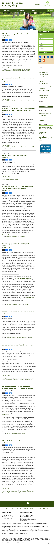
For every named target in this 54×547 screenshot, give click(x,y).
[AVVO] (40, 60)
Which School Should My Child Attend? (15, 155)
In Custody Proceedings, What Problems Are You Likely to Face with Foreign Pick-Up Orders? (45, 138)
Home (7, 508)
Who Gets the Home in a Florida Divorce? (16, 441)
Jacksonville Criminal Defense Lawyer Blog (45, 119)
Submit (46, 52)
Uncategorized (27, 70)
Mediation (23, 177)
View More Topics (43, 97)
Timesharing (8, 148)
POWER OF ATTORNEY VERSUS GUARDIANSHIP (18, 312)
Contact (34, 10)
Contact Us (32, 508)
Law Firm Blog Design (45, 543)
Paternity (3, 148)
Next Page (31, 496)
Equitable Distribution (17, 69)
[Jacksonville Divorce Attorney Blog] (12, 4)
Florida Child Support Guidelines (23, 278)
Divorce (11, 69)
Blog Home (6, 10)
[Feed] (44, 60)
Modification (4, 70)
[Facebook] (40, 57)
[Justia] (52, 57)
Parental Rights (31, 100)
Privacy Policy (18, 508)
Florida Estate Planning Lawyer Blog (44, 116)
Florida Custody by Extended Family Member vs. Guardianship (45, 132)
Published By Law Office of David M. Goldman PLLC (43, 4)
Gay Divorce (24, 69)
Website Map (38, 508)
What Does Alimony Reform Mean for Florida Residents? (45, 128)
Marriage (28, 69)
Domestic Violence (24, 146)
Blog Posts (45, 508)
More (51, 10)
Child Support (14, 100)
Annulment (12, 376)
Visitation (14, 148)
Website (12, 508)
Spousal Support (16, 379)
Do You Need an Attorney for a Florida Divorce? (18, 345)
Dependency (8, 337)
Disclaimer (25, 508)
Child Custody (8, 100)
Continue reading (6, 67)
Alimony (7, 69)
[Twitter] (44, 57)
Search (46, 106)
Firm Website (20, 10)
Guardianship (20, 100)
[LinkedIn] (48, 57)
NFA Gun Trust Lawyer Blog (45, 113)
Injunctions (19, 337)
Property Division (19, 70)
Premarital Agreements (11, 70)
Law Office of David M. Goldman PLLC (16, 542)
